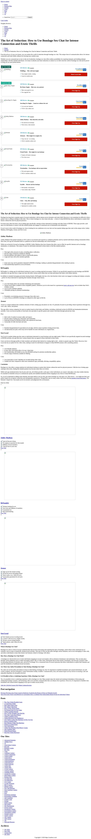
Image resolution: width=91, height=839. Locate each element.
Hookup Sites (8, 6)
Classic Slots (7, 767)
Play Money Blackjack (10, 707)
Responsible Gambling (10, 796)
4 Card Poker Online (10, 703)
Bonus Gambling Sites (10, 721)
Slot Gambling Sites (9, 729)
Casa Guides (4, 20)
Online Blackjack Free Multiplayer (13, 718)
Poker (6, 791)
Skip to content (5, 1)
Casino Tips (7, 766)
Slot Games (7, 804)
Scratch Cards (8, 799)
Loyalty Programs (9, 783)
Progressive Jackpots (10, 794)
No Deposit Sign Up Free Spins (13, 710)
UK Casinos (7, 817)
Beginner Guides (9, 748)
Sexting (6, 7)
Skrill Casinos (8, 803)
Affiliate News (8, 742)
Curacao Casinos (9, 770)
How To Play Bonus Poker (11, 708)
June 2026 (7, 831)
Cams (5, 9)
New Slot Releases (9, 788)
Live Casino (7, 782)
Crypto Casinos (8, 769)
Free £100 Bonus (9, 726)
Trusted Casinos (8, 814)
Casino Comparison (9, 754)
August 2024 (7, 833)
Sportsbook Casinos (9, 809)
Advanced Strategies (10, 740)
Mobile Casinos (8, 786)
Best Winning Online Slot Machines (14, 723)
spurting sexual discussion (78, 378)
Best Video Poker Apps (10, 705)
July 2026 (7, 829)
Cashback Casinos (9, 753)
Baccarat (6, 746)
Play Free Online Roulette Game (13, 702)
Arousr (3, 568)
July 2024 (7, 834)
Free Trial (3, 448)
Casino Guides (8, 756)
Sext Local (4, 633)
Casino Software (9, 764)
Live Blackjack (8, 780)
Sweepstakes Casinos (10, 811)
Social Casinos (8, 807)
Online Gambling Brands (11, 711)
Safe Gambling (8, 798)
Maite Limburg (23, 685)
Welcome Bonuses (9, 822)
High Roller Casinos (10, 775)
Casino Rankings (9, 761)
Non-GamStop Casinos (10, 790)
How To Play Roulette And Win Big (14, 713)
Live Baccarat (8, 778)
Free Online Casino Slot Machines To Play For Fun (18, 720)
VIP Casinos (7, 819)
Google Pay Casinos (10, 774)
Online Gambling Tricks (11, 716)
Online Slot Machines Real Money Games (16, 728)
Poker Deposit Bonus (10, 731)
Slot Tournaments (9, 806)
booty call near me (69, 285)
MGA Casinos (8, 785)
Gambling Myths (9, 772)
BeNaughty (5, 503)
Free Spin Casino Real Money (12, 715)
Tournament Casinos (10, 812)
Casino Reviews (8, 762)
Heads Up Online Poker (11, 724)
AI (5, 14)
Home (6, 4)
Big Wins (6, 750)
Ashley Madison (6, 438)
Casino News (8, 758)
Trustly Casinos (8, 815)
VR (5, 12)
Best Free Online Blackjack (11, 732)
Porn (5, 11)
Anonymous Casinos (10, 745)
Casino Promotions (9, 759)
